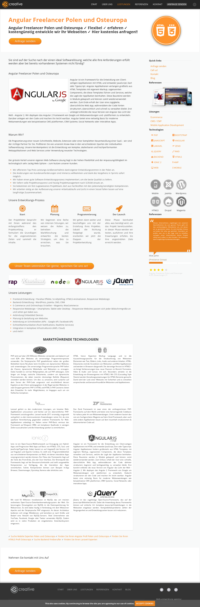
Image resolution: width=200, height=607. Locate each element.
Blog (153, 78)
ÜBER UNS (107, 4)
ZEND (178, 146)
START (94, 4)
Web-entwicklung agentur (169, 599)
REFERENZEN (141, 4)
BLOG (128, 589)
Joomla (168, 193)
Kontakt (154, 74)
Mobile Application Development (167, 125)
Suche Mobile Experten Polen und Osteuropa (33, 536)
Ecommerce (156, 117)
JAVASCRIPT (159, 140)
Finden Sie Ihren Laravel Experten (80, 539)
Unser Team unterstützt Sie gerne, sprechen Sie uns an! (51, 266)
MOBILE (178, 167)
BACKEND (158, 156)
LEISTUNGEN (123, 4)
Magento (181, 210)
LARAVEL (158, 146)
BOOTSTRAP (181, 135)
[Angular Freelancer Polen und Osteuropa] (12, 4)
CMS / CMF (156, 121)
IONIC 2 (157, 162)
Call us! (154, 70)
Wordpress (181, 193)
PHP (156, 135)
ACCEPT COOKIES (144, 603)
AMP (176, 162)
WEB (156, 167)
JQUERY (157, 151)
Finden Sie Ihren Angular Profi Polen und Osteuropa (83, 536)
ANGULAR (180, 140)
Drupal (168, 210)
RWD (177, 151)
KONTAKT (157, 4)
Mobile (155, 193)
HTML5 (178, 156)
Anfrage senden (176, 4)
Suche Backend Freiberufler (47, 539)
